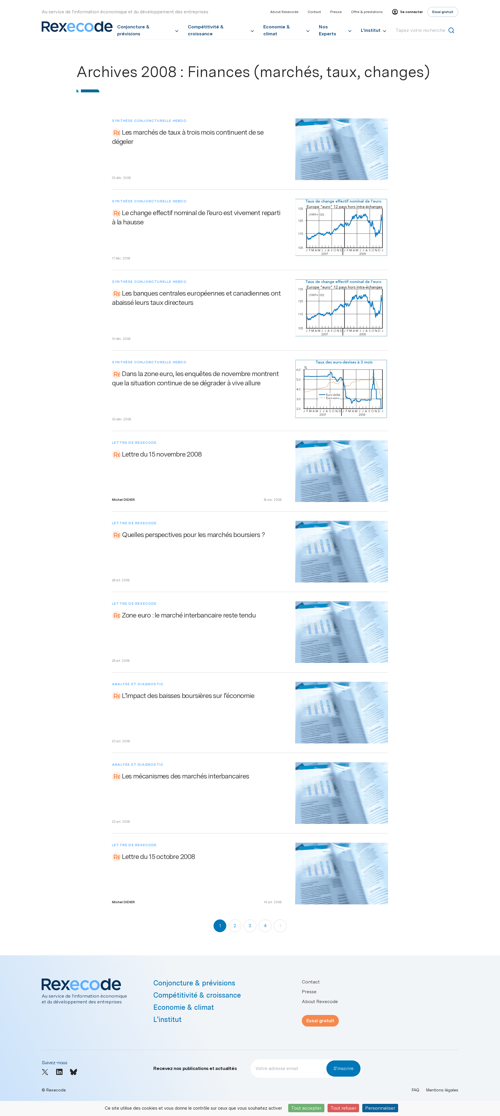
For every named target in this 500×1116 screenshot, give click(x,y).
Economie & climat (276, 30)
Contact (314, 12)
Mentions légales (442, 1090)
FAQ (415, 1090)
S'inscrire (343, 1068)
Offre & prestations (367, 12)
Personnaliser (380, 1108)
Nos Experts (327, 30)
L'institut (370, 30)
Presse (336, 12)
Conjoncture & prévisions (133, 30)
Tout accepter (306, 1108)
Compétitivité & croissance (206, 30)
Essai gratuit (320, 1020)
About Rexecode (284, 12)
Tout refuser (343, 1108)
